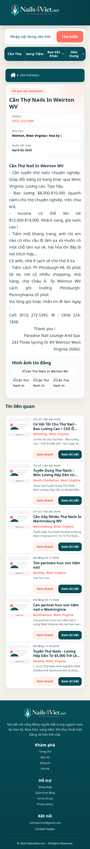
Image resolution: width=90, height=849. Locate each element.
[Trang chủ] (12, 76)
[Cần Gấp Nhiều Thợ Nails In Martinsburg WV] (19, 519)
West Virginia (35, 135)
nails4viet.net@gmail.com (45, 823)
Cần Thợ (14, 54)
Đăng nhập (45, 787)
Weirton (18, 135)
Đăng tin (45, 763)
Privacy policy (45, 804)
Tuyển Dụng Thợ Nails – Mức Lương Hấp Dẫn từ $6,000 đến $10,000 (53, 475)
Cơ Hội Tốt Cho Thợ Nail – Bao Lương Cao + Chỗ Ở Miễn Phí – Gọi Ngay (55, 429)
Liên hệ (45, 769)
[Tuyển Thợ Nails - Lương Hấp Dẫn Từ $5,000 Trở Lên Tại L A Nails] (19, 654)
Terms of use (45, 798)
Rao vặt (45, 757)
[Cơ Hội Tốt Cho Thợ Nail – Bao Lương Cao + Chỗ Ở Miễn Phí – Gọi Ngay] (19, 427)
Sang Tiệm (34, 54)
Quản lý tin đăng (45, 793)
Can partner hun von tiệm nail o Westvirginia (56, 607)
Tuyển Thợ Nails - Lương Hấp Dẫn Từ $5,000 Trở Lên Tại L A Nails (56, 656)
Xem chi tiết (70, 454)
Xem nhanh (44, 454)
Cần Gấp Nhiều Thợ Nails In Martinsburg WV (57, 518)
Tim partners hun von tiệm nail (56, 565)
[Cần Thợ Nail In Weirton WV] (35, 10)
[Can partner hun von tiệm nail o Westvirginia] (19, 607)
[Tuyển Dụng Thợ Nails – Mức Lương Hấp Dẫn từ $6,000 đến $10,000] (19, 473)
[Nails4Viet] (45, 713)
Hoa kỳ (54, 135)
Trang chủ (45, 751)
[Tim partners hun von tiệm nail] (19, 565)
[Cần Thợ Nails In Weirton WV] (45, 371)
